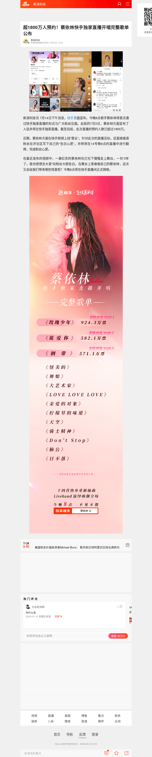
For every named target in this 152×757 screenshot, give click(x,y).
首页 (57, 734)
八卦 (51, 721)
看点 (101, 715)
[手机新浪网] (26, 4)
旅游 (84, 721)
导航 (69, 734)
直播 (51, 715)
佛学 (101, 721)
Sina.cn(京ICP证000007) (66, 743)
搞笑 (34, 721)
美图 (68, 715)
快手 (70, 118)
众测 (118, 721)
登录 (95, 734)
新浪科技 (39, 4)
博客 (84, 715)
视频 (34, 715)
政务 (118, 715)
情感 (68, 721)
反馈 (82, 734)
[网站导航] (127, 4)
